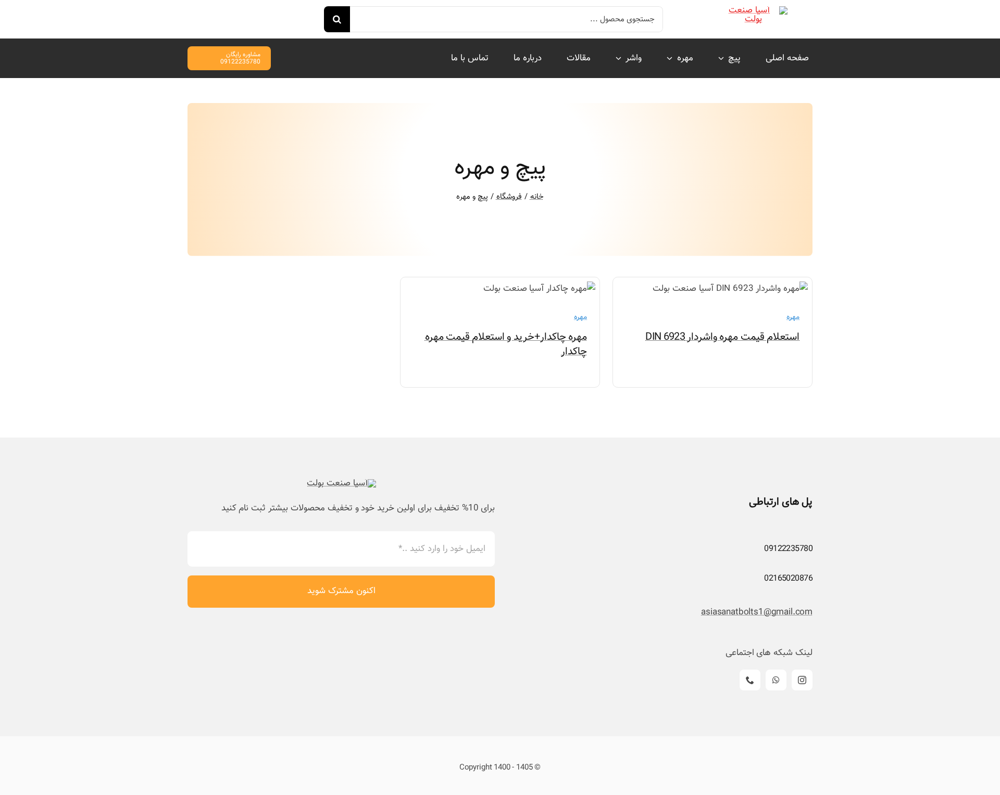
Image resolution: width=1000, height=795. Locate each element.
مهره (792, 317)
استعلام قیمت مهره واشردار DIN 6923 (722, 337)
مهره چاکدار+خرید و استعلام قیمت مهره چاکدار (506, 344)
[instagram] (802, 680)
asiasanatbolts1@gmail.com (757, 612)
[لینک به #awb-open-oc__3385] (192, 14)
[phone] (750, 680)
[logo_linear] (754, 10)
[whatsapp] (776, 680)
